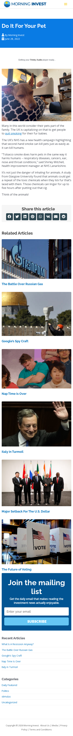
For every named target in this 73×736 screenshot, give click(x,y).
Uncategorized (9, 702)
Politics (5, 690)
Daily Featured (9, 685)
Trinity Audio (36, 60)
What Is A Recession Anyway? (18, 644)
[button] (9, 216)
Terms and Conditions (40, 729)
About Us (45, 725)
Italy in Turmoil (12, 451)
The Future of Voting (16, 569)
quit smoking (13, 133)
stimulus (6, 696)
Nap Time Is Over (14, 393)
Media (55, 725)
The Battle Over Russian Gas (22, 284)
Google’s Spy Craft (15, 341)
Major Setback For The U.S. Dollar (26, 511)
